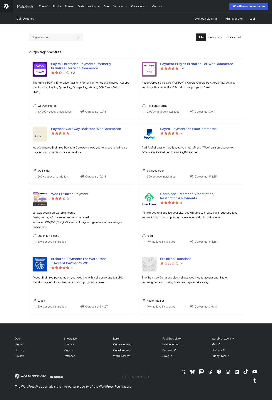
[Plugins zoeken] (79, 37)
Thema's (69, 344)
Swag (167, 355)
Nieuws (19, 344)
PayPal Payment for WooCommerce (188, 129)
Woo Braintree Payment (69, 194)
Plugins (68, 350)
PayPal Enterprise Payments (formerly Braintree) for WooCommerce (81, 66)
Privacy (19, 355)
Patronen (69, 355)
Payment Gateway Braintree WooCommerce (86, 129)
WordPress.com (223, 338)
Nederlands (56, 376)
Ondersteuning (122, 344)
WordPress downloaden (249, 6)
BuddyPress (221, 355)
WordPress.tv (123, 355)
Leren (116, 338)
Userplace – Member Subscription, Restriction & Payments (187, 196)
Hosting (19, 350)
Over (18, 338)
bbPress (218, 350)
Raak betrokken (172, 338)
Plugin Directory (24, 18)
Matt (216, 344)
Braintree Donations (176, 259)
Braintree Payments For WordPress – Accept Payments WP (79, 261)
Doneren (169, 350)
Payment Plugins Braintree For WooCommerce (196, 64)
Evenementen (170, 344)
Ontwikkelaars (122, 350)
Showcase (70, 338)
